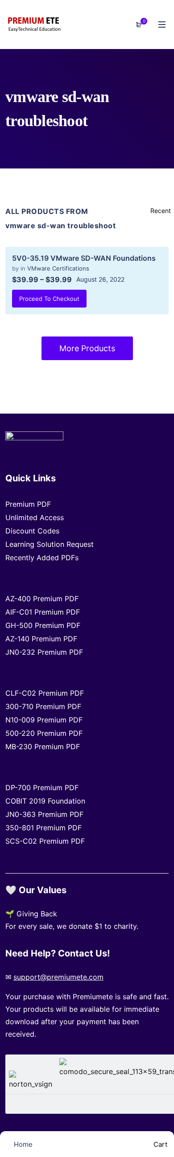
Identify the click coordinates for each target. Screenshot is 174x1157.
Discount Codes (32, 530)
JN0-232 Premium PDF (44, 652)
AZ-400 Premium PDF (42, 598)
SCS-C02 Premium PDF (45, 841)
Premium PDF (28, 504)
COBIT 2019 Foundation (45, 800)
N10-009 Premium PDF (44, 719)
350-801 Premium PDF (43, 827)
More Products (87, 348)
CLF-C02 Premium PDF (44, 693)
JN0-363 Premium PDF (44, 814)
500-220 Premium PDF (44, 733)
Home (22, 1144)
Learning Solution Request (49, 544)
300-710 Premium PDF (43, 706)
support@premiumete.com (58, 976)
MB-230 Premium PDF (42, 746)
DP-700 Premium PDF (42, 787)
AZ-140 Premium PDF (41, 638)
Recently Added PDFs (42, 557)
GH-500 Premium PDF (42, 625)
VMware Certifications (58, 268)
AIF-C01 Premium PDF (42, 611)
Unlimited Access (34, 517)
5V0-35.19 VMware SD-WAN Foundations (84, 258)
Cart (159, 1144)
